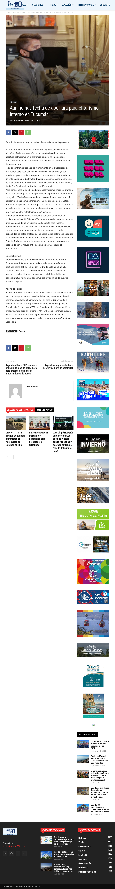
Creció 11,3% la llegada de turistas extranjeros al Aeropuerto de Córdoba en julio (15, 438)
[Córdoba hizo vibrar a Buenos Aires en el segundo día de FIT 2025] (83, 744)
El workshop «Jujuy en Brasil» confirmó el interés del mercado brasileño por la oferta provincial (100, 775)
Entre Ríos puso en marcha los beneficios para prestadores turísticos (39, 438)
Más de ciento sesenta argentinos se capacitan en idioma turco (64, 854)
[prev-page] (7, 457)
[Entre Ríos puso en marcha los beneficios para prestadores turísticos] (39, 423)
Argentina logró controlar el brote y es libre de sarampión (58, 366)
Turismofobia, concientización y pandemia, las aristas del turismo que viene (63, 867)
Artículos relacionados (20, 409)
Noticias (21, 5)
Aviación (67, 5)
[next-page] (12, 457)
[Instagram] (11, 853)
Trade (53, 5)
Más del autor (44, 409)
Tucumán (22, 331)
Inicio (10, 5)
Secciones (37, 5)
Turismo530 (18, 121)
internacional (86, 5)
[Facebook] (8, 132)
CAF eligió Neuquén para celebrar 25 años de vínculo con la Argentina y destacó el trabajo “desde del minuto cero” (63, 442)
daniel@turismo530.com (14, 846)
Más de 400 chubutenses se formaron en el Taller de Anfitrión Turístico (100, 808)
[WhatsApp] (28, 132)
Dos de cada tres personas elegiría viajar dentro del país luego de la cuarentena (64, 840)
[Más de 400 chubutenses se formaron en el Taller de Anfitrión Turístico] (83, 808)
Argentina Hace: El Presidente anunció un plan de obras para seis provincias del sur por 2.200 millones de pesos (21, 369)
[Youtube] (24, 853)
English (104, 5)
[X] (15, 132)
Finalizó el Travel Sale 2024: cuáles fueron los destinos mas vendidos (99, 759)
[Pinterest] (21, 132)
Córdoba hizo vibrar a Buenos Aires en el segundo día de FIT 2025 (100, 744)
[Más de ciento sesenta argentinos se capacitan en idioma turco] (46, 855)
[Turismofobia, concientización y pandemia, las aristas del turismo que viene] (46, 867)
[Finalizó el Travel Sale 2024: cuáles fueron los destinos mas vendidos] (83, 759)
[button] (108, 5)
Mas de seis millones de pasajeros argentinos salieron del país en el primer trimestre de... (100, 792)
